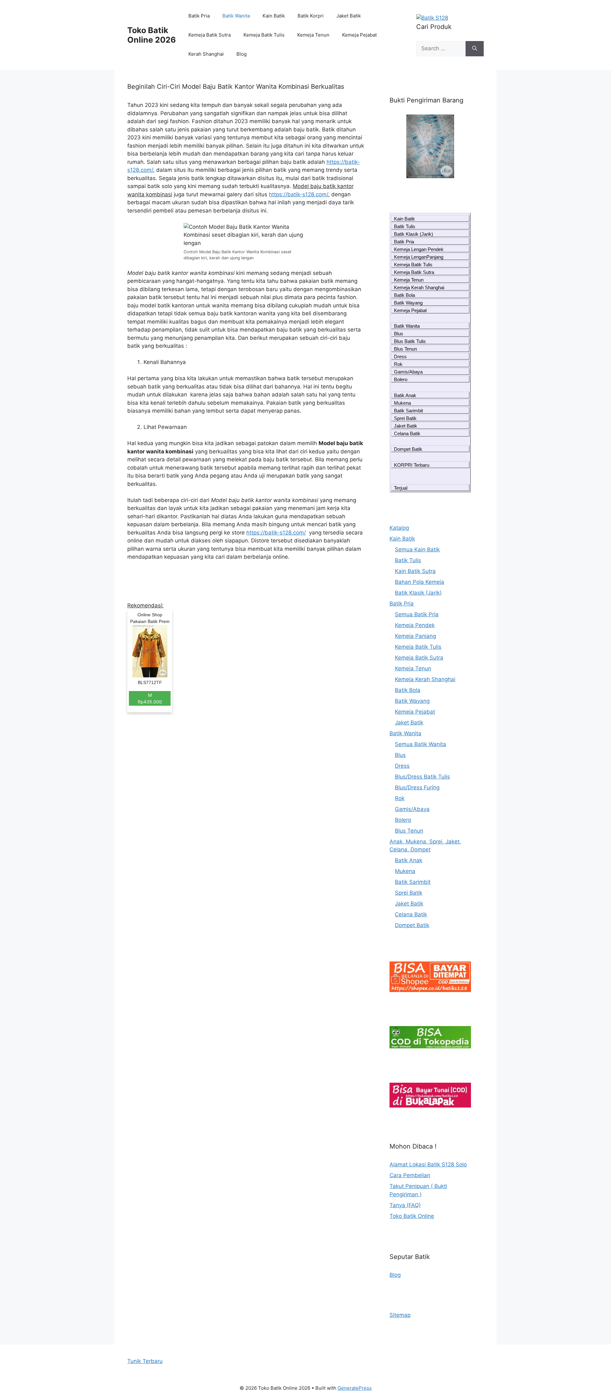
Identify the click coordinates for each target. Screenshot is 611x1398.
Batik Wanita (236, 16)
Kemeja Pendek (415, 625)
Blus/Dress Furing (417, 787)
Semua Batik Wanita (420, 744)
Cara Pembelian (410, 1175)
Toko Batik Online (412, 1216)
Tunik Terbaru (145, 1361)
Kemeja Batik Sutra (209, 35)
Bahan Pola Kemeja (419, 582)
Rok (398, 364)
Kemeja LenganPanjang (418, 257)
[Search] (475, 48)
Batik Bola (404, 295)
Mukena (402, 403)
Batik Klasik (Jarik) (413, 234)
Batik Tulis (404, 226)
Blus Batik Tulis (410, 341)
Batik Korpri (311, 16)
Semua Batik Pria (417, 614)
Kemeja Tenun (313, 35)
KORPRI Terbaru (411, 465)
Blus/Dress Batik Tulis (422, 776)
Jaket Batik (348, 16)
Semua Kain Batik (417, 549)
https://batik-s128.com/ (298, 194)
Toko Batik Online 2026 (151, 35)
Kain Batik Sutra (415, 571)
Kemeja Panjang (415, 636)
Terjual (400, 488)
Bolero (400, 379)
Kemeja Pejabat (359, 35)
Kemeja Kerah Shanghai (419, 287)
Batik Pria (199, 16)
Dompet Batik (408, 449)
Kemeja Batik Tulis (263, 35)
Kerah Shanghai (206, 54)
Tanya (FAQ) (405, 1205)
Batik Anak (405, 395)
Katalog (399, 528)
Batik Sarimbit (408, 410)
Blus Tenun (405, 349)
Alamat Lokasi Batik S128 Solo (428, 1164)
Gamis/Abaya (408, 371)
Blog (241, 54)
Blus (398, 333)
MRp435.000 (150, 698)
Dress (400, 356)
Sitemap (400, 1315)
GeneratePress (355, 1388)
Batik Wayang (408, 302)
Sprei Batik (405, 418)
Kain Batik (274, 16)
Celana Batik (407, 433)
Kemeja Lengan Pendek (419, 249)
